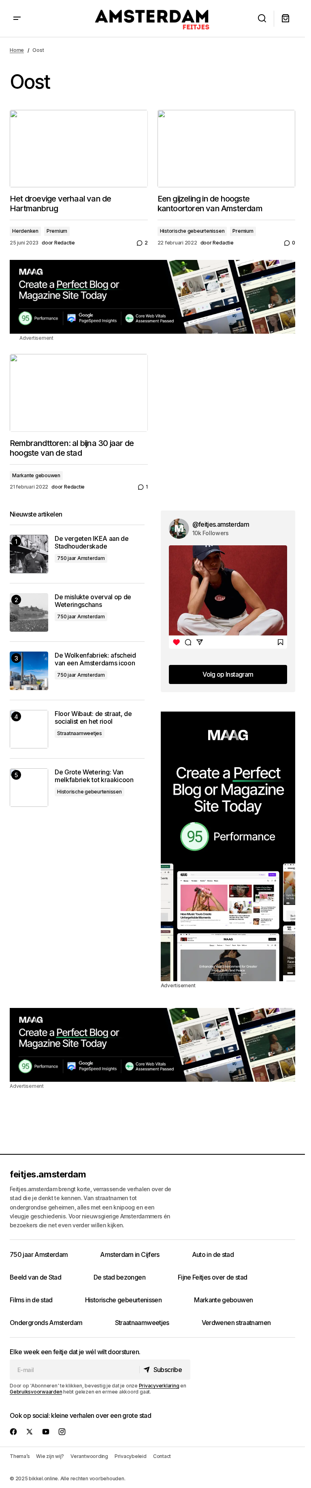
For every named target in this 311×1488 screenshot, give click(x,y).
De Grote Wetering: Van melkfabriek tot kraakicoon (94, 776)
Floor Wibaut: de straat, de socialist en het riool (93, 717)
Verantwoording (89, 1456)
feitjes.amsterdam (48, 1174)
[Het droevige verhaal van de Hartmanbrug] (79, 149)
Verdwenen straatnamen (236, 1323)
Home (17, 50)
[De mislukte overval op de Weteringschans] (29, 612)
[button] (17, 18)
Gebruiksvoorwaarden (36, 1392)
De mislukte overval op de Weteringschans (93, 601)
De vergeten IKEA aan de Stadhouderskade (92, 542)
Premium (57, 231)
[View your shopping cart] (285, 18)
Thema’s (20, 1456)
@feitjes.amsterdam (220, 524)
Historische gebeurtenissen (192, 231)
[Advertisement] (152, 297)
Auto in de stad (213, 1254)
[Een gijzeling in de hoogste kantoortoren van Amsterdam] (227, 149)
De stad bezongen (119, 1277)
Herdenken (25, 231)
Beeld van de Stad (35, 1277)
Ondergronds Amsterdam (46, 1323)
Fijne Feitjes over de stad (212, 1277)
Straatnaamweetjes (79, 733)
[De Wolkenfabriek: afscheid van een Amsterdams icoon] (29, 671)
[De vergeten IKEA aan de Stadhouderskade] (29, 554)
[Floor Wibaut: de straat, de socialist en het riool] (29, 729)
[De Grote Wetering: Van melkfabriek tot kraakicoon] (29, 787)
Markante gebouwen (36, 475)
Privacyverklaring (159, 1386)
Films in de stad (31, 1300)
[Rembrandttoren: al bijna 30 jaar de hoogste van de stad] (79, 393)
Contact (162, 1456)
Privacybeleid (131, 1456)
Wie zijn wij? (50, 1456)
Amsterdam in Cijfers (129, 1254)
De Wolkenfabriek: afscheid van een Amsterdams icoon (95, 659)
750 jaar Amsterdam (81, 558)
